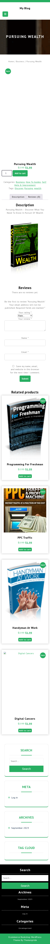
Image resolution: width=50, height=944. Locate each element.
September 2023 (20, 828)
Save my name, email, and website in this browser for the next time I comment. (25, 369)
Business (20, 61)
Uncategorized (25, 928)
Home (11, 61)
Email (25, 352)
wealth (37, 188)
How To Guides (33, 182)
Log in (14, 797)
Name (25, 338)
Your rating (25, 312)
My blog (25, 8)
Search (26, 768)
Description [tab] (18, 197)
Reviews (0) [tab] (34, 197)
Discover (19, 188)
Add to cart (20, 173)
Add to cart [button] (25, 476)
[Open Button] (5, 14)
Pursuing (28, 188)
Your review (25, 319)
